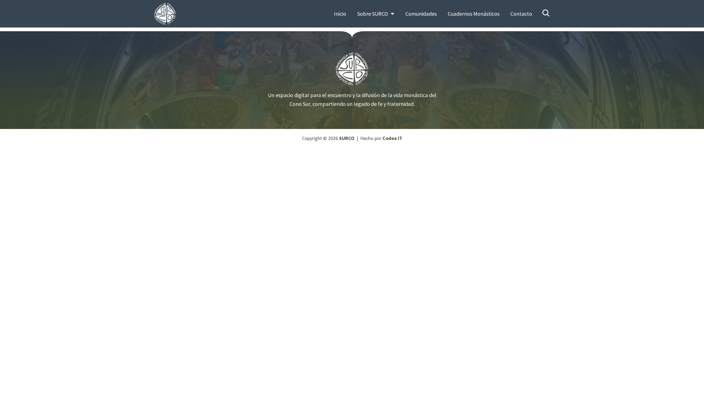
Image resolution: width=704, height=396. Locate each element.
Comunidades (421, 13)
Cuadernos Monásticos (473, 13)
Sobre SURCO (372, 13)
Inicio (340, 13)
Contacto (521, 13)
